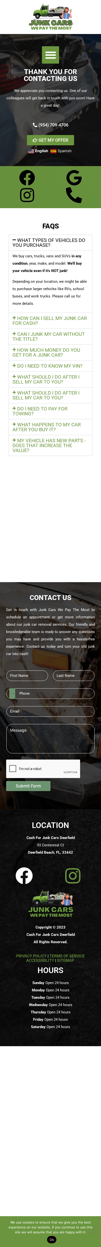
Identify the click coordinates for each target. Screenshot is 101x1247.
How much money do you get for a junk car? (46, 352)
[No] (93, 1231)
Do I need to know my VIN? (49, 366)
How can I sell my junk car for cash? (50, 320)
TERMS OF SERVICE (67, 956)
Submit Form (28, 785)
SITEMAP (66, 960)
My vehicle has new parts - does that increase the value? (49, 445)
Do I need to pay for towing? (40, 411)
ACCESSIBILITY (40, 960)
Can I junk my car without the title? (49, 336)
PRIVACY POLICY (31, 956)
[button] (50, 55)
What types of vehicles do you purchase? (49, 242)
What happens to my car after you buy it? (47, 427)
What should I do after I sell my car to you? (46, 379)
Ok (52, 1240)
